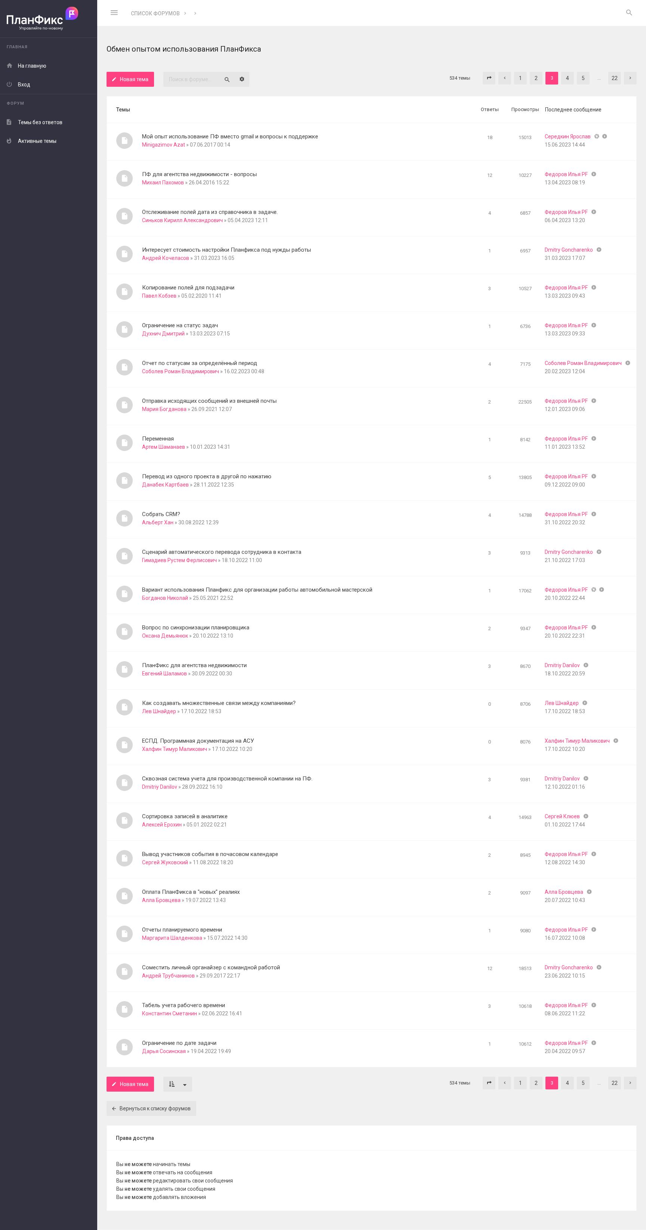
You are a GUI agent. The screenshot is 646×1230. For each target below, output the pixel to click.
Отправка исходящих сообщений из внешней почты (209, 401)
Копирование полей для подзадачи (188, 287)
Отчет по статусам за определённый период (199, 363)
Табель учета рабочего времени (183, 1005)
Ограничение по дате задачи (179, 1043)
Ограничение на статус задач (180, 325)
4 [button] (567, 78)
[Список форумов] (48, 19)
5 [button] (583, 78)
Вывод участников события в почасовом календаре (210, 854)
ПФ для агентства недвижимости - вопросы (199, 174)
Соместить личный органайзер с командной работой (211, 967)
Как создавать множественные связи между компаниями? (219, 703)
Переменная (158, 438)
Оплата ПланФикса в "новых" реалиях (191, 892)
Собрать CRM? (161, 514)
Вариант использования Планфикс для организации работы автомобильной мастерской (257, 589)
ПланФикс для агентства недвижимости (194, 665)
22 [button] (615, 78)
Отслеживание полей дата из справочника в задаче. (210, 212)
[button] (489, 78)
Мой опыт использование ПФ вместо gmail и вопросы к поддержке (230, 136)
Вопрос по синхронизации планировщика (195, 627)
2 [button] (536, 78)
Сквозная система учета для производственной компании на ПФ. (227, 778)
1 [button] (520, 78)
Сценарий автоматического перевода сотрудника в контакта (221, 552)
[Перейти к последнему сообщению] (604, 136)
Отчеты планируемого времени (182, 929)
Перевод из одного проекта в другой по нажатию (206, 476)
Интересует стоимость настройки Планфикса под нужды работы (226, 249)
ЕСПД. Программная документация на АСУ (198, 740)
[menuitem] (629, 13)
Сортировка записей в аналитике (185, 816)
